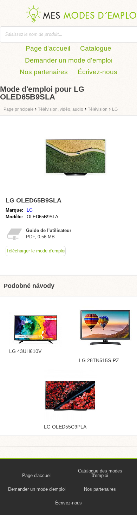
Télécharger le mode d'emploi (35, 250)
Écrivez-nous (97, 72)
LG (30, 210)
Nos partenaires (44, 72)
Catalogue (95, 48)
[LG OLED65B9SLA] (75, 191)
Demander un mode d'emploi (68, 60)
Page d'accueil (48, 48)
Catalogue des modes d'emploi (100, 473)
